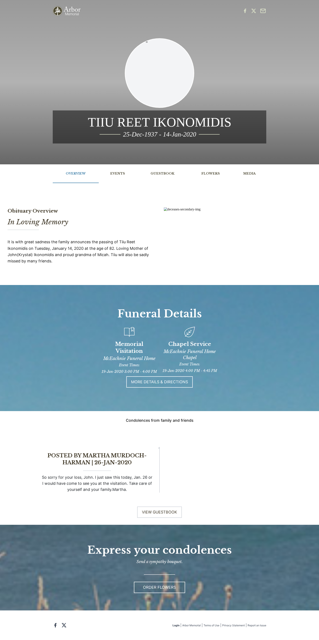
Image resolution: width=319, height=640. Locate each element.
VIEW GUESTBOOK (159, 512)
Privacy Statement (233, 625)
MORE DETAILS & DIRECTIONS (159, 382)
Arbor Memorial (191, 625)
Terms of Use (211, 625)
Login (176, 625)
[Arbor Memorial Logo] (67, 11)
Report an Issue (257, 625)
